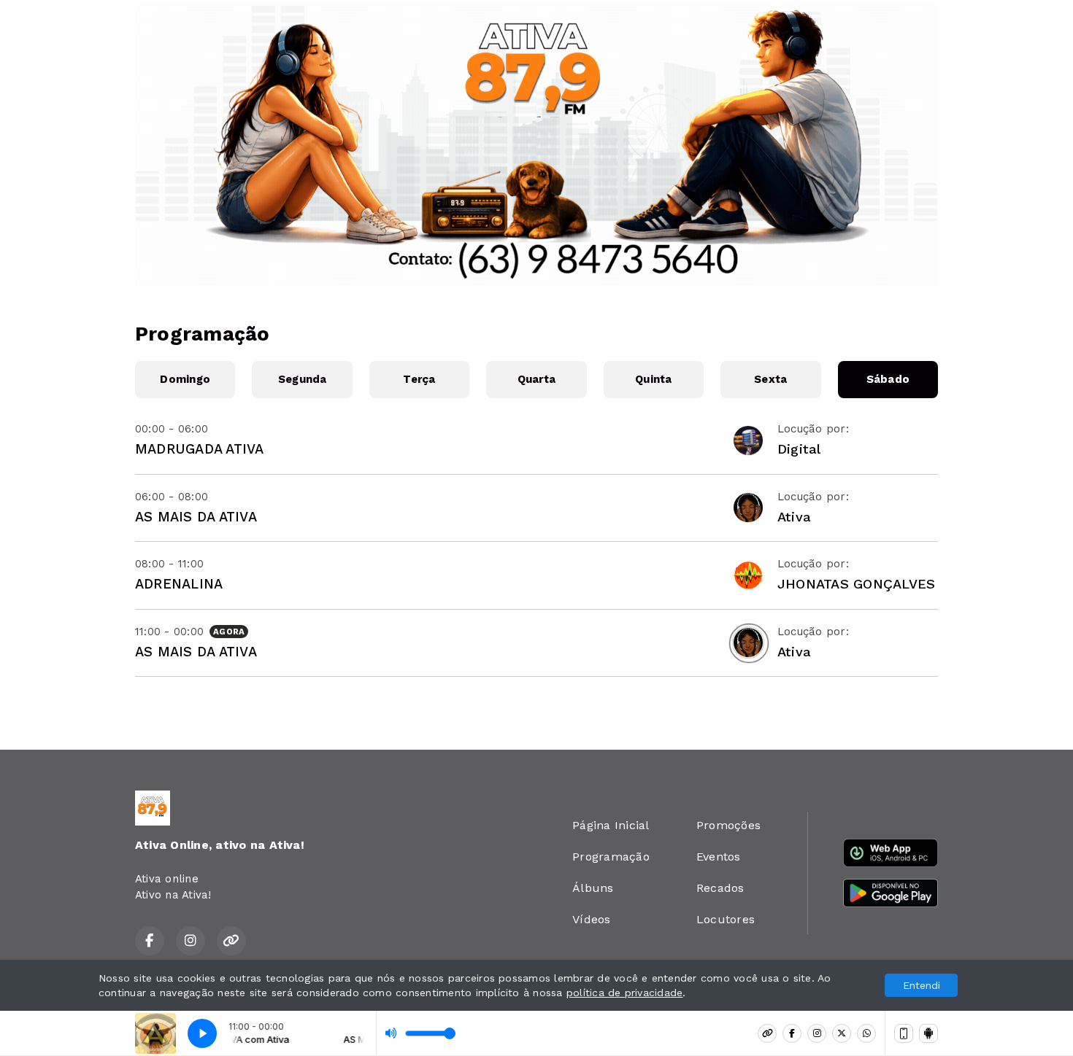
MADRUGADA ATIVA (199, 449)
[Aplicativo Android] (928, 1033)
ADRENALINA (179, 583)
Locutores (725, 919)
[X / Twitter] (841, 1033)
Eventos (718, 856)
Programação (611, 856)
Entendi (921, 985)
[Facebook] (791, 1033)
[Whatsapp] (866, 1033)
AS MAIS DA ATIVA (196, 516)
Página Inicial (610, 825)
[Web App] (903, 1033)
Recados (720, 888)
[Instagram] (816, 1033)
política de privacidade (624, 992)
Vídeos (591, 919)
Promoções (728, 825)
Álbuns (592, 888)
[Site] (767, 1033)
